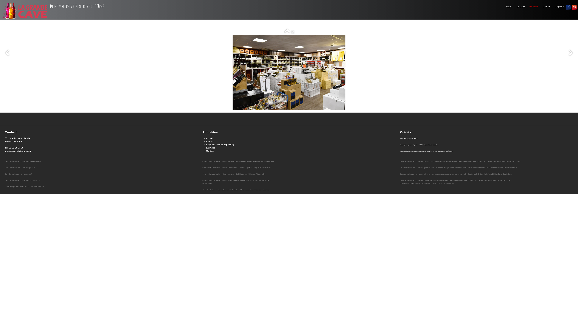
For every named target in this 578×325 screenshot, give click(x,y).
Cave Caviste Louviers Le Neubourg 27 (18, 174)
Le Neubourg (207, 183)
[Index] (287, 32)
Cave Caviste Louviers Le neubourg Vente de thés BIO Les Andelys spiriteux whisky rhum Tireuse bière (238, 161)
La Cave (521, 6)
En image (533, 6)
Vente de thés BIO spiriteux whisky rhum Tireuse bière (252, 168)
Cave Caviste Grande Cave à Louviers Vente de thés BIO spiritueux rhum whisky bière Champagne (236, 190)
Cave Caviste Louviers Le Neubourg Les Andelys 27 (23, 161)
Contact (546, 6)
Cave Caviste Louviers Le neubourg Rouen (217, 180)
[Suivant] (571, 53)
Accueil (509, 6)
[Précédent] (7, 53)
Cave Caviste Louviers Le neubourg (215, 174)
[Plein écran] (293, 32)
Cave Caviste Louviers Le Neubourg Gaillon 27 (21, 168)
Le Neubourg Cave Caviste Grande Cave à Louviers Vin (24, 186)
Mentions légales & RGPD (409, 138)
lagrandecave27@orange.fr (18, 151)
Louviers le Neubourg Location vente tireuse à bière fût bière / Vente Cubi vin (427, 183)
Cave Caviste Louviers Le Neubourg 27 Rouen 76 (22, 180)
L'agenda (559, 6)
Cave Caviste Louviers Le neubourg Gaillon (217, 168)
